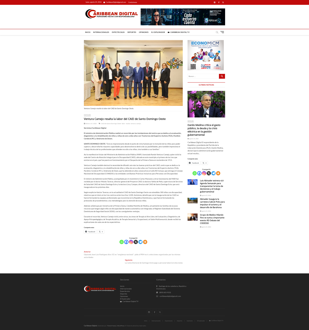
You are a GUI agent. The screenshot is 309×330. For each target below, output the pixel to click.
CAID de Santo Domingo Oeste (111, 123)
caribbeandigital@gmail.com (170, 296)
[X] (136, 242)
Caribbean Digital (90, 326)
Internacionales (101, 32)
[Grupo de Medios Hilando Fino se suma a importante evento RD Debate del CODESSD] (193, 217)
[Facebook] (126, 242)
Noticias (87, 115)
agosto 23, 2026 (193, 138)
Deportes (131, 32)
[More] (145, 242)
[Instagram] (131, 242)
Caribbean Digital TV (180, 32)
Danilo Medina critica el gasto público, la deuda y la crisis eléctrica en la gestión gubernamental (204, 129)
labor (123, 123)
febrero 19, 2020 (91, 123)
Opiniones (143, 32)
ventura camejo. (136, 123)
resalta (128, 123)
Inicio (87, 32)
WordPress (120, 326)
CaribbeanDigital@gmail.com (116, 2)
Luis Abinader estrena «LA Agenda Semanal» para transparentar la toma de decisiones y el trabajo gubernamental (212, 186)
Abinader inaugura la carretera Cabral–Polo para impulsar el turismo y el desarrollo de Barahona (212, 203)
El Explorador (158, 32)
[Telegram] (140, 242)
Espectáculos (118, 32)
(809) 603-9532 (165, 292)
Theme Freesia (111, 326)
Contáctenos (132, 2)
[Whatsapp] (121, 242)
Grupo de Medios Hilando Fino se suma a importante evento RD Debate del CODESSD (212, 219)
